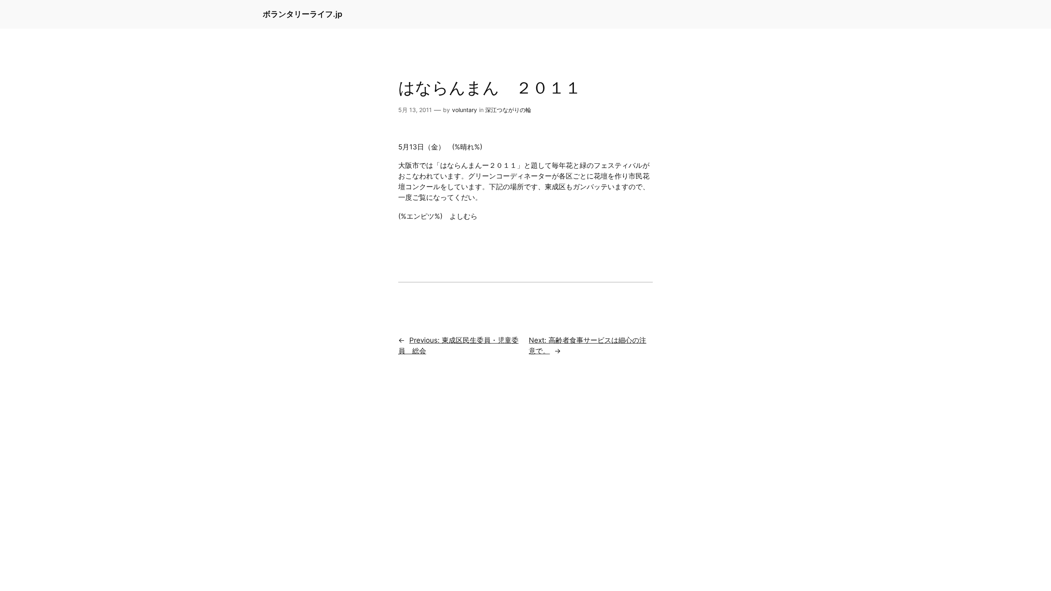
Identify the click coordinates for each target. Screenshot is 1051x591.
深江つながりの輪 (508, 109)
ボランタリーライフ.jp (302, 14)
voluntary (464, 109)
